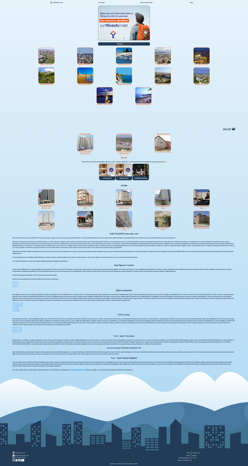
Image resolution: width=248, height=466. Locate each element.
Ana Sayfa (101, 2)
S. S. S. (194, 458)
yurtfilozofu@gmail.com (77, 370)
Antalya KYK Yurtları (17, 329)
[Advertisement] (124, 116)
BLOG (124, 158)
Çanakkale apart (16, 310)
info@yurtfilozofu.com (22, 455)
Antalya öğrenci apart (17, 306)
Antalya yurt (15, 286)
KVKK (188, 455)
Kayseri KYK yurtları (17, 332)
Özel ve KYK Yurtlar (146, 2)
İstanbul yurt (15, 281)
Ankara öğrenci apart (17, 304)
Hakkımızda (195, 453)
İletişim (194, 455)
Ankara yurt (15, 283)
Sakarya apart (15, 309)
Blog (191, 2)
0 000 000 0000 (20, 458)
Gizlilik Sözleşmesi (184, 458)
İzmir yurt (14, 285)
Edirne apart (15, 307)
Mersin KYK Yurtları (17, 327)
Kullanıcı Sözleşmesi (183, 460)
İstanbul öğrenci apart (17, 303)
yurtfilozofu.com (20, 453)
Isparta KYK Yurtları (17, 330)
